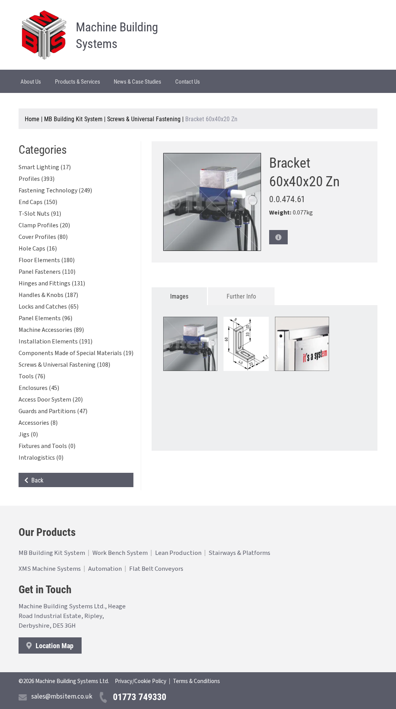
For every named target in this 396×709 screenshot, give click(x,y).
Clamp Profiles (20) (44, 225)
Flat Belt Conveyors (156, 569)
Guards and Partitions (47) (53, 411)
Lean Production (178, 553)
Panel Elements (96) (45, 318)
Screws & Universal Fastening (144, 119)
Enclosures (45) (39, 388)
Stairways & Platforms (239, 553)
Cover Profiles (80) (43, 237)
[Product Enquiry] (278, 237)
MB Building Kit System (73, 119)
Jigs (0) (28, 434)
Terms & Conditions (196, 681)
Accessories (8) (38, 423)
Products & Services (77, 81)
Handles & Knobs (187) (48, 295)
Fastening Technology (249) (55, 190)
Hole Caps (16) (38, 248)
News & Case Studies (137, 81)
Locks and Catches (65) (49, 306)
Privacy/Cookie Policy (140, 681)
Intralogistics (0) (41, 457)
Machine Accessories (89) (51, 330)
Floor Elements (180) (47, 260)
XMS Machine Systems (50, 569)
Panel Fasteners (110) (47, 272)
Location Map (53, 645)
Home (32, 119)
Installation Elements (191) (55, 341)
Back (35, 480)
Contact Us (187, 81)
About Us (30, 81)
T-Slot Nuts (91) (40, 213)
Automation (105, 569)
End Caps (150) (38, 202)
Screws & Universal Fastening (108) (64, 365)
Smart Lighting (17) (45, 167)
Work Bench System (120, 553)
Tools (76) (32, 376)
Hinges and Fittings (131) (52, 283)
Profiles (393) (37, 179)
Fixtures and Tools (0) (47, 446)
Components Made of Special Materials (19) (76, 353)
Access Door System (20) (51, 399)
